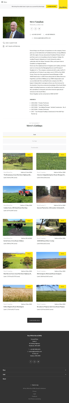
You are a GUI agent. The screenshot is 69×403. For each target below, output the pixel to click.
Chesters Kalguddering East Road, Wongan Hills (51, 175)
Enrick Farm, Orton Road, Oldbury (14, 241)
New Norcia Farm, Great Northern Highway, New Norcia (20, 273)
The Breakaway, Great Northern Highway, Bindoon (19, 175)
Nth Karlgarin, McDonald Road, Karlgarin (49, 273)
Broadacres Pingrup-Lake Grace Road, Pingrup (51, 306)
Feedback (34, 396)
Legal (34, 394)
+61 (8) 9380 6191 (35, 349)
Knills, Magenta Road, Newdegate (14, 306)
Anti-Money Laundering (34, 399)
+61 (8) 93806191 (50, 34)
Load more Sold (34, 320)
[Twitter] (39, 28)
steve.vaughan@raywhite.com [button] (42, 38)
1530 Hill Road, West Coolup (45, 241)
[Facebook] (31, 28)
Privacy (34, 391)
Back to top (35, 385)
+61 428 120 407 (36, 34)
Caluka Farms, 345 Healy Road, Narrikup (15, 208)
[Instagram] (35, 28)
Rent (4, 379)
